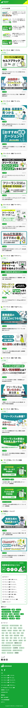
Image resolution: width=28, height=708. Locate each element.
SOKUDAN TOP (4, 692)
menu (26, 2)
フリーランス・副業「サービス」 (8, 677)
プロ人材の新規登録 (5, 699)
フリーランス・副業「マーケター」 (8, 682)
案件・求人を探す (4, 697)
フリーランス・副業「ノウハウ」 (8, 675)
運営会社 (3, 695)
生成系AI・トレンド (5, 689)
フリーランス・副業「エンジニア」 (8, 680)
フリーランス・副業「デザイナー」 (8, 685)
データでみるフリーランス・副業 (8, 687)
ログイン (3, 702)
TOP (2, 673)
